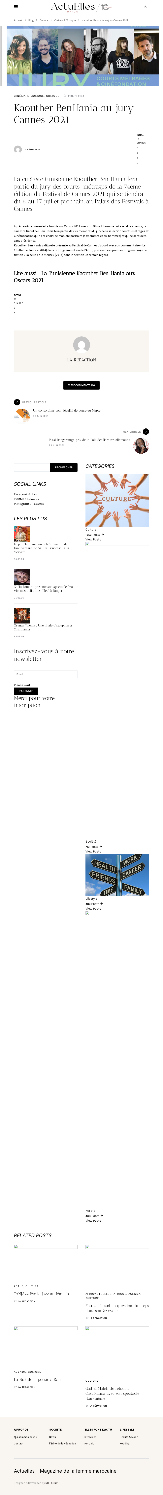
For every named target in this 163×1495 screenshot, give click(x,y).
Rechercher (64, 467)
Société (55, 1429)
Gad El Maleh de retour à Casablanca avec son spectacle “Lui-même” (112, 1393)
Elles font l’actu (98, 1429)
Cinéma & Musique (65, 20)
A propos (21, 1429)
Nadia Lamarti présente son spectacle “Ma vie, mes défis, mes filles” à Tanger (43, 589)
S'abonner (26, 691)
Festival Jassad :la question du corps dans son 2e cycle (117, 1308)
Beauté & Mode (129, 1437)
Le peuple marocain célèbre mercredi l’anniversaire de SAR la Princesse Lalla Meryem (41, 548)
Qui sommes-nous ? (25, 1437)
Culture (44, 20)
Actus (18, 1286)
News (52, 1437)
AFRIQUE (120, 1294)
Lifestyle (127, 1429)
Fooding (125, 1443)
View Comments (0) (81, 385)
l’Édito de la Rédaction (62, 1443)
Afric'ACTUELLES (98, 1294)
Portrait (89, 1443)
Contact (18, 1443)
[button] (16, 7)
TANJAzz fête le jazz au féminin (41, 1293)
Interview (90, 1437)
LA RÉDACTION (31, 149)
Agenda (134, 1294)
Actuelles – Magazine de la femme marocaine (65, 1471)
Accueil (18, 20)
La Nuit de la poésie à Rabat (39, 1379)
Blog (31, 20)
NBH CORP (52, 1483)
